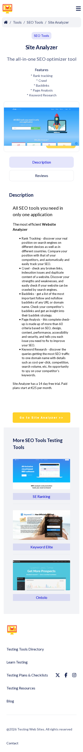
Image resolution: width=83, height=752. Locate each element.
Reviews (41, 175)
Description (41, 162)
